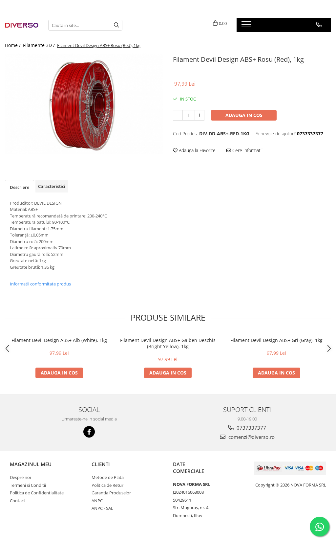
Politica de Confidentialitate (37, 493)
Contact (17, 501)
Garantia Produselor (111, 493)
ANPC (97, 501)
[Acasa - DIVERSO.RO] (21, 25)
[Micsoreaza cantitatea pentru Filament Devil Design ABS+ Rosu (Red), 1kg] (178, 115)
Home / (13, 45)
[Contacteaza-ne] (318, 24)
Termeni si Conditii (28, 485)
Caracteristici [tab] (51, 186)
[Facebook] (89, 432)
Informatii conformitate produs (40, 284)
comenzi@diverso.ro (251, 437)
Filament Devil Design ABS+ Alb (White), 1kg (59, 340)
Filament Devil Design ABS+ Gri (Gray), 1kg (276, 340)
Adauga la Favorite (197, 150)
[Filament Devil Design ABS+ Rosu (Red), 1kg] (84, 104)
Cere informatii (246, 150)
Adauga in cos (243, 115)
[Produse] (247, 26)
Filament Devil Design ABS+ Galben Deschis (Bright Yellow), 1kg (168, 343)
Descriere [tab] (19, 187)
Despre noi (20, 477)
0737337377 (250, 427)
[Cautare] (116, 25)
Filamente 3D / (39, 45)
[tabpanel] (84, 104)
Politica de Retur (107, 485)
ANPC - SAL (102, 508)
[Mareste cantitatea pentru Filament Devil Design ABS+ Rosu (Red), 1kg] (199, 115)
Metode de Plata (108, 477)
